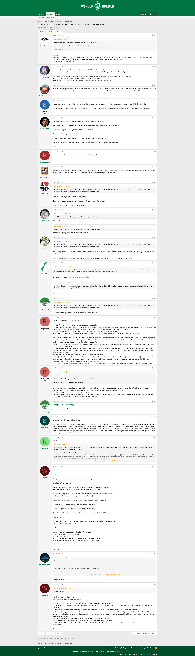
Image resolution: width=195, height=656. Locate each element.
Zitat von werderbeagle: (61, 588)
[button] (65, 14)
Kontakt (111, 648)
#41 (155, 35)
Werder (41, 14)
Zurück (42, 31)
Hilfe (147, 648)
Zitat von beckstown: (60, 444)
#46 (155, 151)
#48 (155, 182)
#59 (155, 554)
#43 (155, 85)
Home (152, 648)
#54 (155, 368)
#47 (155, 167)
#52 (155, 298)
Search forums (50, 18)
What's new (60, 14)
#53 (155, 317)
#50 (155, 237)
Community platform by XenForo (88, 651)
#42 (155, 66)
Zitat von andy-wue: (60, 39)
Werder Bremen (44, 648)
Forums (50, 14)
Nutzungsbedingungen (122, 648)
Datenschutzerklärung (138, 648)
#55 (155, 401)
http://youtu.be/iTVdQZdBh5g (63, 405)
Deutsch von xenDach (114, 651)
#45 (155, 118)
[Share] (152, 35)
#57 (155, 437)
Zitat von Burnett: (59, 226)
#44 (155, 100)
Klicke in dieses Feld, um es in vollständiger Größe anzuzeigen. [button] (104, 461)
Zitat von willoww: (59, 558)
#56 (155, 416)
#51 (155, 263)
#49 (155, 210)
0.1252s (143, 654)
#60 (155, 584)
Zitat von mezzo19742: (61, 186)
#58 (155, 467)
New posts (41, 18)
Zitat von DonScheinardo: (62, 267)
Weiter (59, 31)
